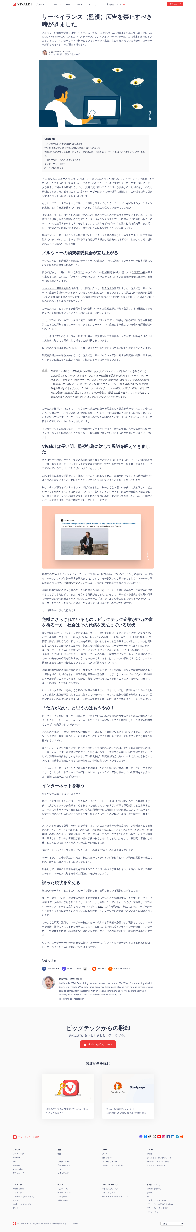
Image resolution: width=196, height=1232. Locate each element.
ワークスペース (64, 1161)
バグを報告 (62, 1196)
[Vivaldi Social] (141, 1136)
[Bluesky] (145, 1136)
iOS (14, 1161)
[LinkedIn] (172, 1136)
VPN (68, 4)
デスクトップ (18, 1153)
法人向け (16, 1165)
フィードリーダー (109, 1161)
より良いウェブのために (157, 1200)
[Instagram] (163, 1136)
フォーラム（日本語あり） (24, 1196)
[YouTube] (159, 1136)
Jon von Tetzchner (62, 51)
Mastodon (79, 998)
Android (16, 1157)
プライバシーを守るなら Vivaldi (160, 1204)
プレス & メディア (110, 1188)
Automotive (18, 1169)
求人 (149, 1196)
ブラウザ (40, 4)
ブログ (150, 1153)
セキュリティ (152, 1212)
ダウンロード (18, 1173)
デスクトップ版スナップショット (161, 1157)
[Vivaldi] (22, 4)
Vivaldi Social (18, 1188)
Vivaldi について (154, 1188)
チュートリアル (64, 1192)
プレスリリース (108, 1192)
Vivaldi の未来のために (22, 1204)
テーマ (15, 1200)
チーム (150, 1192)
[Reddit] (181, 1136)
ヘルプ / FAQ (62, 1188)
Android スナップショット (158, 1161)
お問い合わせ (63, 1200)
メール (55, 4)
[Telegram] (177, 1136)
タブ (59, 1157)
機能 (59, 1153)
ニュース (78, 4)
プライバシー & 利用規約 (157, 1208)
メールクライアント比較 (112, 1165)
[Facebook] (168, 1136)
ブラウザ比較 (63, 1173)
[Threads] (150, 1136)
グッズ (15, 1208)
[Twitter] (154, 1136)
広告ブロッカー (64, 1165)
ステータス (76, 1223)
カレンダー (107, 1157)
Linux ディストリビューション (115, 1196)
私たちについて (114, 4)
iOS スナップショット (156, 1165)
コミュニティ (93, 4)
